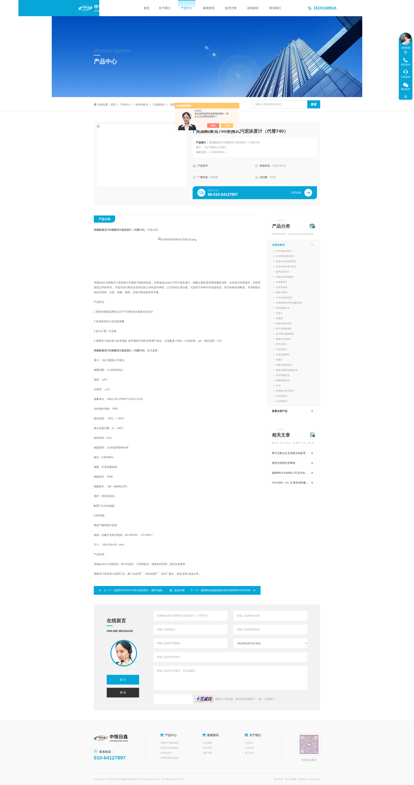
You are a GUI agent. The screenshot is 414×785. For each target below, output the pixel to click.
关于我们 (164, 8)
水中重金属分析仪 (285, 256)
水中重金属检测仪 (285, 333)
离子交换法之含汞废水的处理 (288, 453)
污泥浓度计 (159, 104)
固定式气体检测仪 (170, 747)
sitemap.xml (314, 779)
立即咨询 (296, 192)
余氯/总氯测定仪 (284, 365)
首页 (147, 8)
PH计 (278, 385)
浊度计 (279, 359)
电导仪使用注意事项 (283, 463)
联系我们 (275, 8)
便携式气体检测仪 (170, 742)
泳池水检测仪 (282, 354)
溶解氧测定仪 (282, 380)
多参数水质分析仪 (285, 390)
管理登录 (302, 779)
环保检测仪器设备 (170, 758)
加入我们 (249, 753)
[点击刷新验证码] (203, 699)
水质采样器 (281, 287)
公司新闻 (207, 742)
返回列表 (179, 590)
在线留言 (253, 8)
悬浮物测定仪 (282, 308)
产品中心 (186, 8)
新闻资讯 (208, 8)
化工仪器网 (290, 779)
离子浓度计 (281, 344)
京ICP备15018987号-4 (172, 779)
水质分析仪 (141, 104)
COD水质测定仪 (284, 297)
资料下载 (207, 753)
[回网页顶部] (405, 53)
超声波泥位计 (282, 271)
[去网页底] (405, 96)
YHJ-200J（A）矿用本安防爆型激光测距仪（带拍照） (293, 482)
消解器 (279, 318)
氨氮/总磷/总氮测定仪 (287, 370)
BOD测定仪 (282, 396)
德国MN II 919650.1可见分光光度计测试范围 (293, 472)
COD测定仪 (282, 401)
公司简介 (249, 742)
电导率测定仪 (282, 375)
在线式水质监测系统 (286, 261)
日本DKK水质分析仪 (286, 266)
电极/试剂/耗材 (283, 339)
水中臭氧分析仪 (284, 251)
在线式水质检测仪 (285, 277)
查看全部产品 (279, 411)
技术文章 (231, 8)
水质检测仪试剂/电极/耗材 (289, 302)
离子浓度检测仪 (284, 328)
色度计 (279, 313)
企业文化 (249, 747)
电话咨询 (405, 64)
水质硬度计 (281, 282)
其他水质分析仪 (284, 323)
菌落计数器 (281, 292)
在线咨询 (405, 77)
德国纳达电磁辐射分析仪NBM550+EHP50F (226, 590)
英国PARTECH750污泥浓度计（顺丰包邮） (139, 590)
